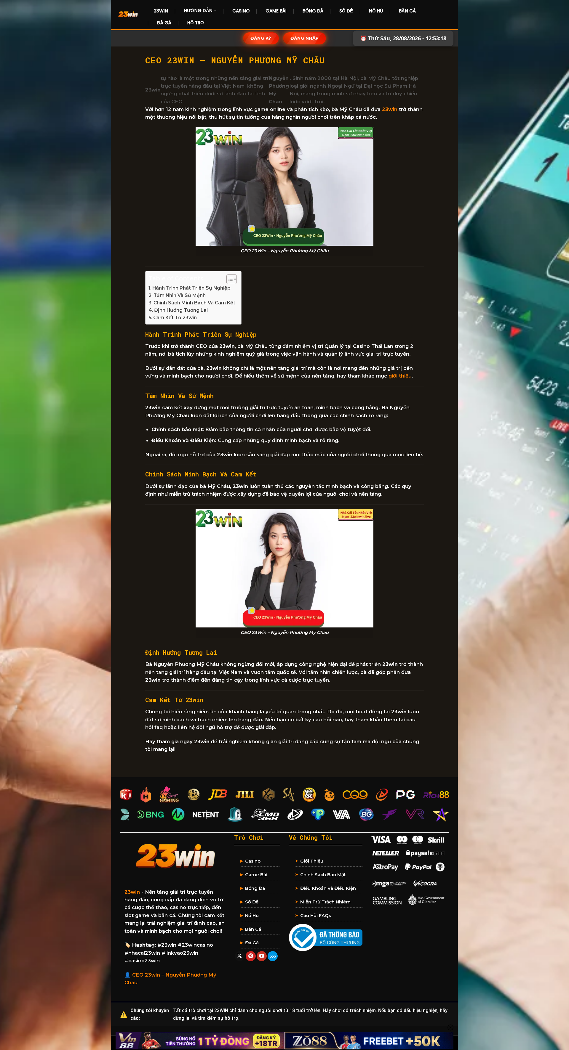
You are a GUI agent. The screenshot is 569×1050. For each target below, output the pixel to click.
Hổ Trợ (195, 23)
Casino (241, 11)
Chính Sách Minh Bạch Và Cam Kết (194, 303)
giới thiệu (400, 376)
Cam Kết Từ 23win (175, 317)
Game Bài (276, 11)
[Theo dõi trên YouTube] (262, 956)
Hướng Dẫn (198, 10)
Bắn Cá (407, 11)
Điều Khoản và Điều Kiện (328, 888)
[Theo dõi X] (240, 956)
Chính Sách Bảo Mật (323, 874)
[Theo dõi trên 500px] (273, 956)
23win (389, 109)
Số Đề (346, 11)
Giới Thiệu (311, 861)
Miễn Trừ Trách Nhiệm (325, 902)
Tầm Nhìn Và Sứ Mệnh (180, 295)
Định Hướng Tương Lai (181, 310)
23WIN (161, 11)
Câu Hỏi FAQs (315, 915)
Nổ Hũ (376, 11)
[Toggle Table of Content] (228, 279)
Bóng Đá (313, 11)
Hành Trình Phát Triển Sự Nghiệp (191, 288)
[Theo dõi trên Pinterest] (251, 956)
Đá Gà (164, 23)
